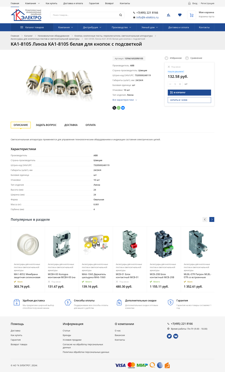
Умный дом (148, 27)
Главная (15, 3)
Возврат (109, 3)
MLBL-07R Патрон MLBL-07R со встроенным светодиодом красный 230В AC (197, 276)
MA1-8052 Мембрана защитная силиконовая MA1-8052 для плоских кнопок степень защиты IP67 (27, 276)
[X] (114, 108)
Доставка (71, 125)
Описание (21, 125)
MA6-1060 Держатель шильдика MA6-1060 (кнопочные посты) (94, 276)
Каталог (28, 35)
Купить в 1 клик (178, 100)
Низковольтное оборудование (53, 35)
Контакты (125, 3)
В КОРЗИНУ (179, 92)
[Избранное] (35, 230)
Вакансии (120, 335)
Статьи (66, 330)
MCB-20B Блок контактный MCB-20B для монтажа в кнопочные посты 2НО (163, 276)
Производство (120, 27)
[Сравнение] (41, 230)
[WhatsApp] (118, 108)
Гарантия (94, 3)
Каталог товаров (34, 27)
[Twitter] (169, 336)
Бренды (67, 335)
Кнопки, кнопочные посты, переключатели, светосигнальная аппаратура (114, 35)
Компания (31, 3)
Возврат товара (19, 344)
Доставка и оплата (73, 3)
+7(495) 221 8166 (147, 12)
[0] (168, 15)
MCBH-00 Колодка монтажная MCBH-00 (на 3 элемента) (61, 276)
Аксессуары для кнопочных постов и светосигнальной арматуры (45, 38)
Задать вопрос (46, 125)
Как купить (51, 3)
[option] (28, 259)
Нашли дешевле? (176, 71)
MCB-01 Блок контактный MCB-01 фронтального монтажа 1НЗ (129, 276)
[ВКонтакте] (123, 108)
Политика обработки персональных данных (86, 352)
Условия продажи (72, 339)
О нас (118, 330)
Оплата (91, 125)
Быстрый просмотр (28, 244)
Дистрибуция (90, 27)
